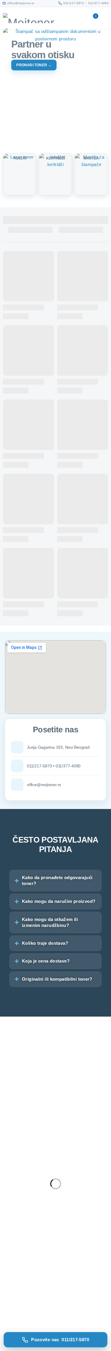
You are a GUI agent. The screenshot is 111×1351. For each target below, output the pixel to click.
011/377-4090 (98, 3)
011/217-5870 (73, 3)
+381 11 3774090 (17, 1200)
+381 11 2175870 (17, 1193)
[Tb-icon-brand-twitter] (23, 1212)
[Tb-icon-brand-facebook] (7, 1212)
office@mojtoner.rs (19, 1186)
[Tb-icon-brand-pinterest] (55, 1212)
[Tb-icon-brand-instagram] (39, 1212)
